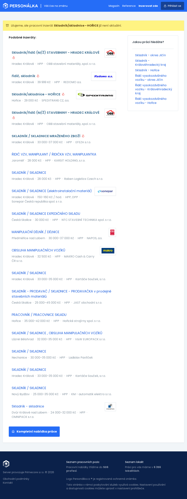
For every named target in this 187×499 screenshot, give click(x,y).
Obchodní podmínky (16, 479)
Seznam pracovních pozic (83, 462)
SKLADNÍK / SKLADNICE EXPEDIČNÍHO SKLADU (46, 213)
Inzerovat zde (148, 6)
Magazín (114, 6)
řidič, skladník (24, 76)
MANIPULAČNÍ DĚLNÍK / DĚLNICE (35, 232)
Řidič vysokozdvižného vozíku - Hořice (151, 101)
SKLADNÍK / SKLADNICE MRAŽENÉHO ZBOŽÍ (46, 136)
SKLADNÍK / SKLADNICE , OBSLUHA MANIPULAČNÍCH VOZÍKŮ (57, 333)
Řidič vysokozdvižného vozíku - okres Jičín (151, 78)
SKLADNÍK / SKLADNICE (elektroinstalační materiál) (52, 191)
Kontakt (8, 483)
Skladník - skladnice (28, 406)
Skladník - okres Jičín (150, 55)
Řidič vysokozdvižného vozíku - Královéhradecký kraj (153, 89)
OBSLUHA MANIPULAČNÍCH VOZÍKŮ (38, 250)
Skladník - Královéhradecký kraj (150, 63)
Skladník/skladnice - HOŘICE (36, 94)
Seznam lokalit (134, 462)
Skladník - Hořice (147, 70)
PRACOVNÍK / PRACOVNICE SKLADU (39, 314)
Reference (129, 6)
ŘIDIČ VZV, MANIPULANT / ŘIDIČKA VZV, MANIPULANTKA (54, 154)
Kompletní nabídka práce (36, 431)
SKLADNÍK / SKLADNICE (29, 172)
